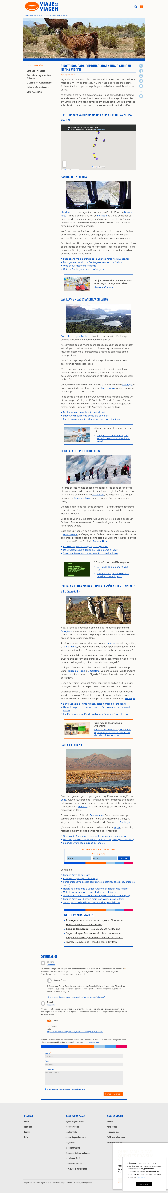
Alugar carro (70, 1142)
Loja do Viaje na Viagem (75, 1121)
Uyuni (117, 827)
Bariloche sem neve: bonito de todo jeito (84, 412)
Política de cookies (114, 1142)
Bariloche (66, 336)
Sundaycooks (86, 1183)
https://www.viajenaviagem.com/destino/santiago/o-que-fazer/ (75, 1032)
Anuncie (110, 1121)
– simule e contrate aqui (93, 933)
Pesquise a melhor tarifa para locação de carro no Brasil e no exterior (113, 438)
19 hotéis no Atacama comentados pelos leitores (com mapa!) (96, 895)
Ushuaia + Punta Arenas (38, 87)
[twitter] (141, 82)
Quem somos (112, 1126)
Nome (47, 1053)
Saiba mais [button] (141, 1177)
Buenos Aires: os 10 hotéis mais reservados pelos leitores (93, 898)
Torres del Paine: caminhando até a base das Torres (90, 553)
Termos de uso (113, 1132)
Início (26, 15)
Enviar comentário (113, 1094)
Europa (27, 1132)
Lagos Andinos (81, 336)
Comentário (50, 1069)
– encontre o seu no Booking (85, 924)
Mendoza (66, 212)
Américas (28, 1126)
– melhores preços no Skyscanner (94, 920)
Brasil (26, 1121)
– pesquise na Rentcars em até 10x (94, 937)
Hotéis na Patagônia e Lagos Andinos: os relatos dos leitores (96, 888)
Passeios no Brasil (72, 1158)
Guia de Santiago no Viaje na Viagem (83, 269)
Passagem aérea (72, 1126)
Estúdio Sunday (73, 1183)
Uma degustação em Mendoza (79, 265)
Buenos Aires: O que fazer (77, 875)
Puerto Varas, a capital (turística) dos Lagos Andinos (91, 419)
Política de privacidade (116, 1137)
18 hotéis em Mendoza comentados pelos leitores (89, 892)
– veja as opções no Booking (93, 928)
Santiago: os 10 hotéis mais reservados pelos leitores (91, 902)
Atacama (82, 806)
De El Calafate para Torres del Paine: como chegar (90, 549)
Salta (63, 799)
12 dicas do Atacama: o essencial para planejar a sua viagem (96, 836)
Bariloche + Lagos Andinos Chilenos (39, 76)
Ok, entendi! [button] (144, 1184)
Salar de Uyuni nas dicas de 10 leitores (84, 842)
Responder (51, 965)
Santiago (102, 215)
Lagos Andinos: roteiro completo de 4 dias (86, 415)
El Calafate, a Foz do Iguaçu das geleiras (85, 546)
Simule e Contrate (104, 287)
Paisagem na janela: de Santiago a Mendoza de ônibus (92, 262)
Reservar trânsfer (72, 1147)
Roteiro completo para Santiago (80, 878)
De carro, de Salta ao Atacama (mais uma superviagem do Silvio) (98, 839)
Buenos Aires (100, 541)
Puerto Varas (108, 388)
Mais (26, 1137)
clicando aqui (94, 1042)
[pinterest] (141, 77)
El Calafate (98, 494)
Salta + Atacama (34, 91)
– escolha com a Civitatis (91, 941)
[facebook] (141, 72)
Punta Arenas (70, 534)
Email (47, 1061)
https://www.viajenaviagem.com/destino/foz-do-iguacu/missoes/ (76, 997)
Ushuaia (110, 643)
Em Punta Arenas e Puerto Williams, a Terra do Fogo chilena (95, 714)
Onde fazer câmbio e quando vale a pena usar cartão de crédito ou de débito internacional (112, 732)
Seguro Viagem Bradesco (75, 1137)
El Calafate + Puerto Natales (39, 82)
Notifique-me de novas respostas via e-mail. (66, 1089)
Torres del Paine (82, 498)
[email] (141, 87)
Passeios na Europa (73, 1163)
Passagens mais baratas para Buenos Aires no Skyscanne (95, 258)
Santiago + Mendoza (36, 70)
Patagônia (66, 631)
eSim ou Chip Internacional (76, 1168)
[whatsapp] (141, 67)
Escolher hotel (71, 1132)
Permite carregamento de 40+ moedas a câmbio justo (113, 575)
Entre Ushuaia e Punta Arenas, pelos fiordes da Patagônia (94, 703)
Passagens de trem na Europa (77, 1153)
